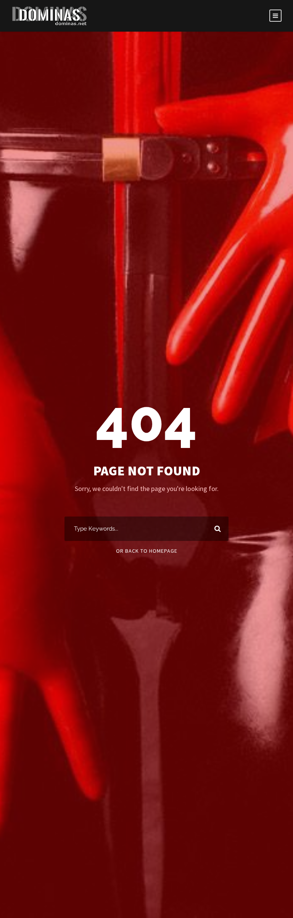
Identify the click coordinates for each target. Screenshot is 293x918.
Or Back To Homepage (146, 550)
